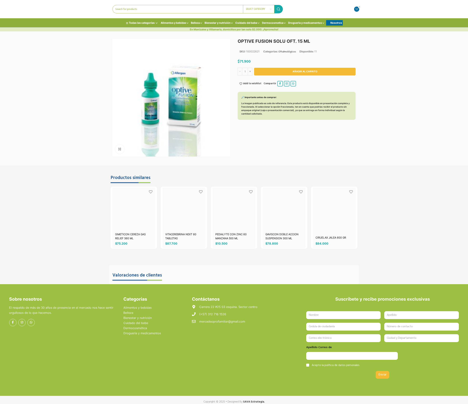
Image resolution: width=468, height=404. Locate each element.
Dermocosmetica (272, 22)
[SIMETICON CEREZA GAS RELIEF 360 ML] (133, 209)
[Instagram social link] (286, 83)
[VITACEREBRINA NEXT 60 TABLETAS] (184, 209)
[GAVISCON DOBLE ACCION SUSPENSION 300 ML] (284, 209)
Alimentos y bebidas (173, 22)
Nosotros (336, 22)
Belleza (195, 22)
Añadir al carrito (304, 71)
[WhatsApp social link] (293, 83)
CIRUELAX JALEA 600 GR (331, 237)
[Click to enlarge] (119, 149)
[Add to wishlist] (150, 192)
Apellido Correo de (319, 347)
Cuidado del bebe (246, 22)
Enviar (382, 374)
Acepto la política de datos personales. (336, 365)
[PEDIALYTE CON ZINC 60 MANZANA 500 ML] (234, 209)
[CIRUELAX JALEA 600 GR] (334, 209)
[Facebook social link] (280, 83)
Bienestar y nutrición (218, 22)
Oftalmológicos (287, 52)
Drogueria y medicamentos (305, 22)
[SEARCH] (278, 9)
